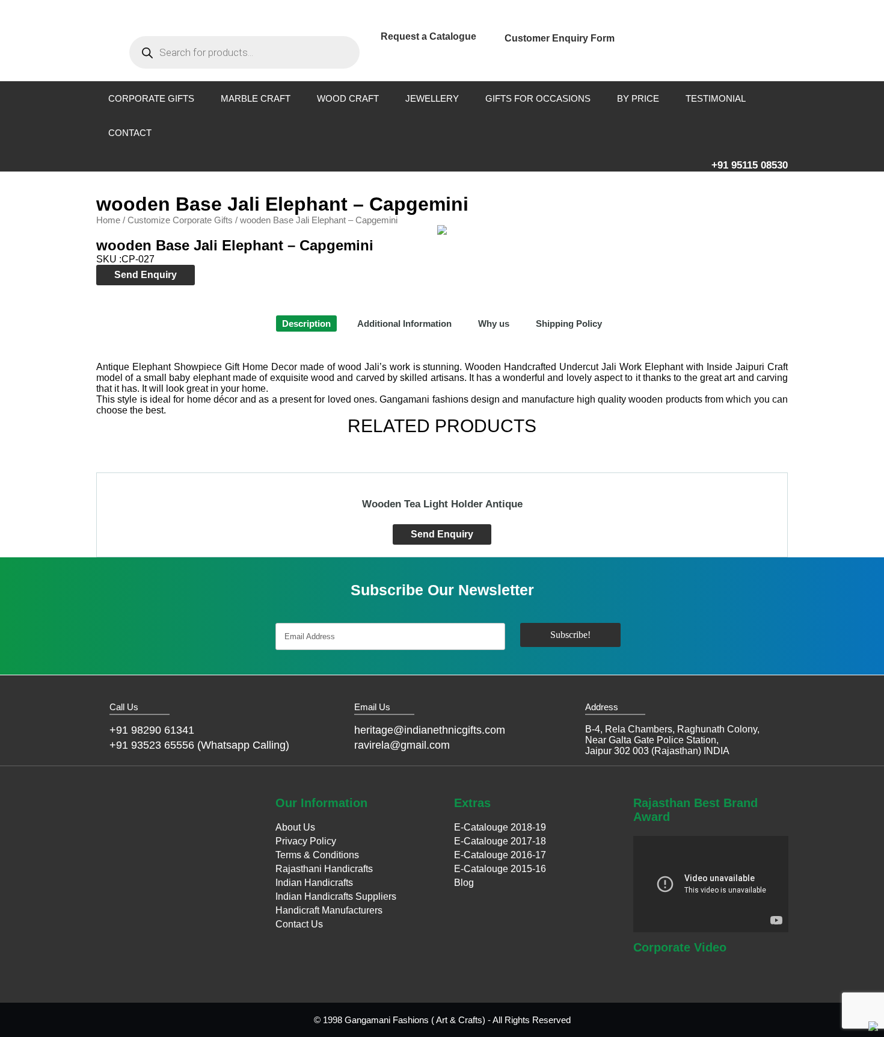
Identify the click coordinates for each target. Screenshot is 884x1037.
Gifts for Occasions (538, 98)
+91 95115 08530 (749, 165)
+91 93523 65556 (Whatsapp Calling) (199, 745)
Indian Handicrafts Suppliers (335, 896)
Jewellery (432, 98)
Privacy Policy (305, 841)
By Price (638, 98)
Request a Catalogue (428, 36)
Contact (130, 133)
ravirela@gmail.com (402, 745)
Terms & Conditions (317, 855)
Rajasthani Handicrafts (324, 869)
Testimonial (716, 98)
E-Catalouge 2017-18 (500, 841)
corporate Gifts (151, 98)
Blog (464, 883)
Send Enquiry (145, 275)
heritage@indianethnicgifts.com (429, 730)
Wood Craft (348, 98)
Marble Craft (255, 98)
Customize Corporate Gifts (180, 220)
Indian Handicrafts (314, 883)
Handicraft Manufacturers (328, 910)
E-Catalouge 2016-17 (500, 855)
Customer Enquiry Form (560, 38)
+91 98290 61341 (151, 730)
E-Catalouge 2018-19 (500, 827)
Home (108, 220)
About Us (295, 827)
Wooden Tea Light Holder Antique (442, 504)
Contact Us (299, 924)
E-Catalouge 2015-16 (500, 869)
